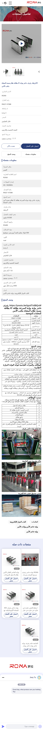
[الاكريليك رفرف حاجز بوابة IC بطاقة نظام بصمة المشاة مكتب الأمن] (21, 43)
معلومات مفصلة (30, 154)
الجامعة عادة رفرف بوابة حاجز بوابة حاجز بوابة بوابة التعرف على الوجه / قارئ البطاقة (30, 644)
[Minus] (3, 677)
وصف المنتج (11, 154)
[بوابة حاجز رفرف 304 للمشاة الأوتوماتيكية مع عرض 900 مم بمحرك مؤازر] (11, 595)
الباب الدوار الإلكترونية (18, 522)
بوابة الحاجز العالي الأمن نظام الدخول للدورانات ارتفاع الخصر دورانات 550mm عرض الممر (11, 573)
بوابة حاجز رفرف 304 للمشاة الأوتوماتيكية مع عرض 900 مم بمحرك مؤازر (11, 609)
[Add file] (40, 726)
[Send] (3, 726)
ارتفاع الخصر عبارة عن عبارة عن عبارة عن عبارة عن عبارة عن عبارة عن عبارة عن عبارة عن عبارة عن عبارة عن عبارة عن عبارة (30, 609)
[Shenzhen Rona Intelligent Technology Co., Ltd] (34, 3)
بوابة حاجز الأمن (32, 532)
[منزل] (21, 669)
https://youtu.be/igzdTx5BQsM (25, 305)
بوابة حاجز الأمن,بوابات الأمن (27, 527)
